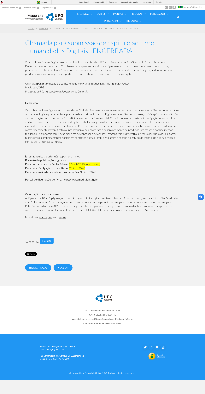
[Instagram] (163, 347)
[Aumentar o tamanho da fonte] (166, 7)
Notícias (43, 28)
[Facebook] (151, 347)
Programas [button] (111, 20)
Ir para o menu (30, 7)
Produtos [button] (132, 20)
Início (31, 28)
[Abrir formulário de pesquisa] (178, 17)
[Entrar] (2, 2)
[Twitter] (145, 347)
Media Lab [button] (83, 13)
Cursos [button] (101, 13)
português (45, 217)
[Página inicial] (34, 18)
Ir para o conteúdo (10, 7)
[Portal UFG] (54, 20)
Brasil (44, 2)
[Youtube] (157, 347)
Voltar (63, 267)
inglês (62, 217)
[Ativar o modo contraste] (174, 7)
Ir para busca (48, 7)
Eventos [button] (118, 13)
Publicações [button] (157, 13)
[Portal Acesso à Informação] (156, 358)
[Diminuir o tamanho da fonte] (170, 7)
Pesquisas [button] (137, 13)
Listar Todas (39, 267)
